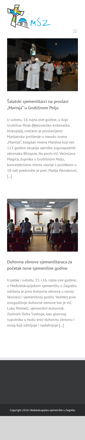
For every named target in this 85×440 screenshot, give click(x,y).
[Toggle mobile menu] (75, 31)
